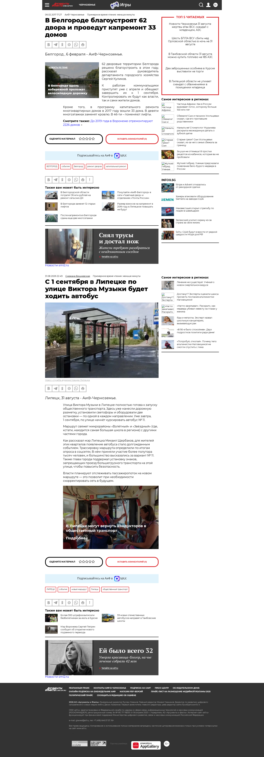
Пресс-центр (162, 688)
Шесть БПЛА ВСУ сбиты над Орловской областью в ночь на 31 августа (190, 41)
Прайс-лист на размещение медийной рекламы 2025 (180, 691)
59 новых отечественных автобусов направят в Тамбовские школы (136, 618)
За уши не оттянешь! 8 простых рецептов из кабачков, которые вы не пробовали (198, 154)
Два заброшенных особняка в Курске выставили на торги (190, 70)
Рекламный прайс (79, 688)
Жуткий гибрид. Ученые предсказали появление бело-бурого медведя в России (198, 166)
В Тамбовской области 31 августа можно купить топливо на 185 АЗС (190, 56)
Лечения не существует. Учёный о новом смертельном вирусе (195, 283)
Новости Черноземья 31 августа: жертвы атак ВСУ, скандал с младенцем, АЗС (190, 27)
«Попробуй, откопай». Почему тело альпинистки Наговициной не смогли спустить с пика (197, 344)
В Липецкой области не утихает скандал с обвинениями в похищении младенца (190, 84)
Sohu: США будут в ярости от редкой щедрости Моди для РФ (196, 233)
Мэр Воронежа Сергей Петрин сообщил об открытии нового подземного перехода (78, 629)
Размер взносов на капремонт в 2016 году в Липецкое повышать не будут (135, 206)
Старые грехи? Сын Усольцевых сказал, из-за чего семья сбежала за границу (197, 142)
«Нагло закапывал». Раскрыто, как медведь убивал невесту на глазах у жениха (197, 308)
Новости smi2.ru (57, 265)
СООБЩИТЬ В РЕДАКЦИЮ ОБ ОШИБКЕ (116, 695)
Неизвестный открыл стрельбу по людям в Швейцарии (195, 209)
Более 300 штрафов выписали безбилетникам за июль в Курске (79, 616)
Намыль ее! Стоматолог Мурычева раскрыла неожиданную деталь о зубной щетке (196, 130)
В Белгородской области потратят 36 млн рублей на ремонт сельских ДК (76, 195)
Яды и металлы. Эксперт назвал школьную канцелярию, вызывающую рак (194, 320)
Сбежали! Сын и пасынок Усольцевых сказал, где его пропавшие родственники (198, 118)
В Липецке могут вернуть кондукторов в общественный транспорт (106, 528)
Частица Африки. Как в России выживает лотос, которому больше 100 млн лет (196, 107)
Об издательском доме (186, 688)
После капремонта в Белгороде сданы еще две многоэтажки (78, 216)
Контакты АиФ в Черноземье (110, 688)
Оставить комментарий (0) (132, 139)
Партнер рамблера (118, 743)
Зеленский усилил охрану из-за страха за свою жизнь (194, 221)
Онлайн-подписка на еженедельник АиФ (92, 691)
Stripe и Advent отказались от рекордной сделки (191, 185)
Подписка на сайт (140, 688)
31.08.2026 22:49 (53, 276)
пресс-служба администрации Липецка (67, 380)
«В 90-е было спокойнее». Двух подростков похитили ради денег (196, 331)
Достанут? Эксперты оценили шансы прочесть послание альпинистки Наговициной (198, 297)
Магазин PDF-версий (131, 691)
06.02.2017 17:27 (53, 14)
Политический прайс (81, 695)
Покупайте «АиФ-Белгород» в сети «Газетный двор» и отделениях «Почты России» (134, 195)
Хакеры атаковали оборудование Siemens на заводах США (194, 197)
